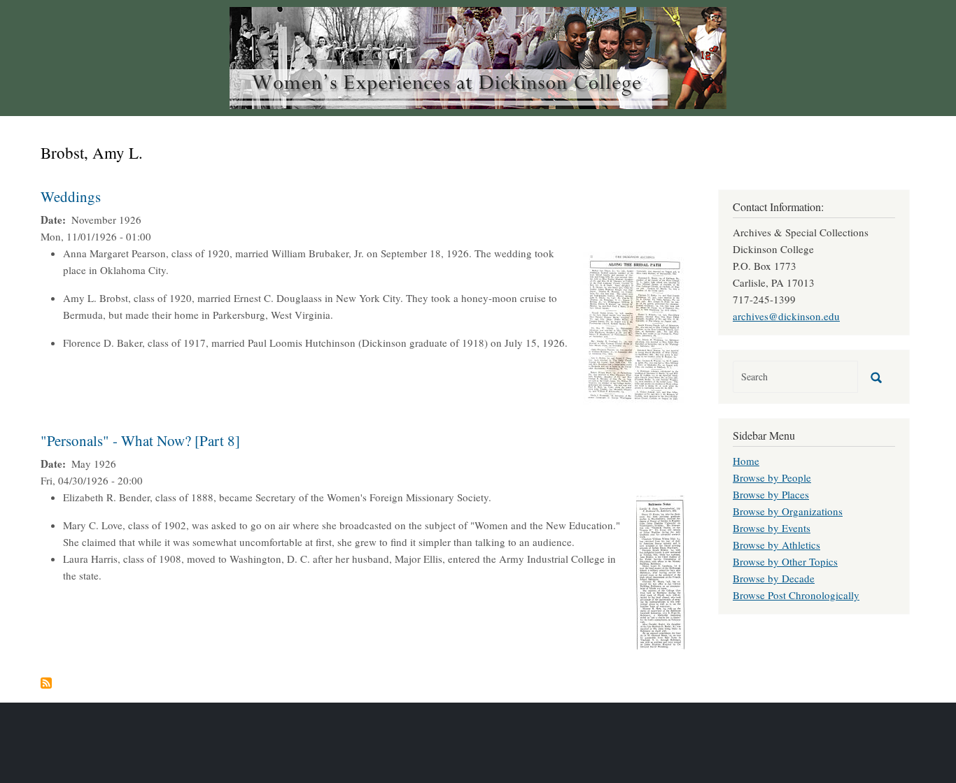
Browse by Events (771, 528)
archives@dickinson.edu (786, 316)
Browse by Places (771, 494)
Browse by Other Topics (785, 561)
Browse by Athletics (776, 545)
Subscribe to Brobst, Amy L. (46, 683)
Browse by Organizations (788, 511)
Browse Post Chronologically (796, 595)
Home (746, 461)
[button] (633, 326)
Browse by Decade (774, 578)
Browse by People (772, 477)
